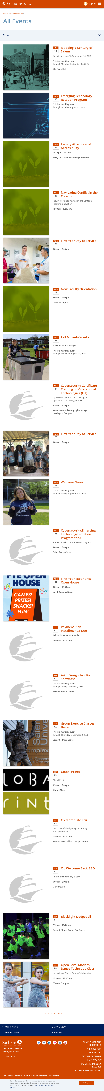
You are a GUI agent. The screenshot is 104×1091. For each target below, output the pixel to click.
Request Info (12, 1032)
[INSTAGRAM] (60, 1043)
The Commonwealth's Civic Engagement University (31, 1075)
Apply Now (60, 1027)
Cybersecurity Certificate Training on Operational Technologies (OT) (79, 389)
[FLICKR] (55, 1043)
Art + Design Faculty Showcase (75, 677)
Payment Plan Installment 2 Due (74, 629)
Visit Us (58, 1032)
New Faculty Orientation (79, 289)
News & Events (16, 13)
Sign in (92, 3)
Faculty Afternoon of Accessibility (76, 146)
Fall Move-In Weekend (77, 337)
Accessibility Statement (88, 1070)
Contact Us (9, 1056)
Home (5, 13)
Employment (94, 1060)
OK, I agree (86, 1083)
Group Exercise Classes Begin (77, 725)
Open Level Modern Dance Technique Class (78, 967)
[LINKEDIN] (49, 1043)
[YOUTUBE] (65, 1043)
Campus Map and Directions (92, 1043)
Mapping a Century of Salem (76, 49)
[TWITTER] (39, 1043)
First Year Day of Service (78, 241)
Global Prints (70, 772)
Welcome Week (72, 482)
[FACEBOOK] (44, 1043)
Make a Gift (95, 1052)
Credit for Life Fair (74, 820)
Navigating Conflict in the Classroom (79, 194)
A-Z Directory (94, 1048)
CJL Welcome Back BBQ (78, 868)
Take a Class (11, 1027)
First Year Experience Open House (76, 580)
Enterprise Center (91, 1056)
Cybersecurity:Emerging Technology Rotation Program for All (78, 534)
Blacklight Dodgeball (76, 916)
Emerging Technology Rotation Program (76, 98)
